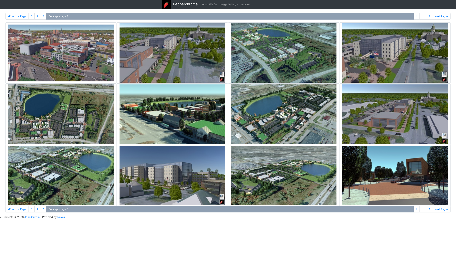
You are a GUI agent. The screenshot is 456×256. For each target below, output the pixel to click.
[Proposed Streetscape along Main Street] (172, 114)
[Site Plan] (61, 114)
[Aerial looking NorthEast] (283, 53)
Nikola (61, 216)
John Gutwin (32, 216)
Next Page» (441, 16)
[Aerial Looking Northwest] (283, 175)
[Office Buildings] (172, 175)
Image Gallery (228, 4)
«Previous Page (17, 16)
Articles (245, 4)
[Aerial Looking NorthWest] (61, 175)
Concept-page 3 (58, 16)
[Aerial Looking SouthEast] (283, 114)
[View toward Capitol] (172, 53)
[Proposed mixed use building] (61, 53)
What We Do (209, 4)
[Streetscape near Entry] (395, 175)
